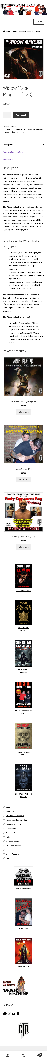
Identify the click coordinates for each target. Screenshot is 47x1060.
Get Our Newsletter (13, 845)
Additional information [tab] (13, 152)
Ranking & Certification (15, 833)
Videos (14, 31)
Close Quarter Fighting (16, 129)
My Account (8, 1055)
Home (8, 31)
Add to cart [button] (24, 412)
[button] (40, 42)
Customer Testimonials (15, 816)
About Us (9, 850)
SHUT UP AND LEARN (23, 591)
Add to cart (21, 115)
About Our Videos (12, 811)
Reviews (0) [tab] (8, 159)
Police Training (11, 837)
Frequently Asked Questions (17, 820)
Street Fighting (9, 132)
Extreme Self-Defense (34, 129)
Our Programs (11, 828)
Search (23, 1055)
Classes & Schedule (13, 824)
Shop (8, 807)
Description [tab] (8, 144)
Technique (20, 132)
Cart (36, 1053)
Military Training (12, 841)
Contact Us (10, 858)
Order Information (13, 854)
